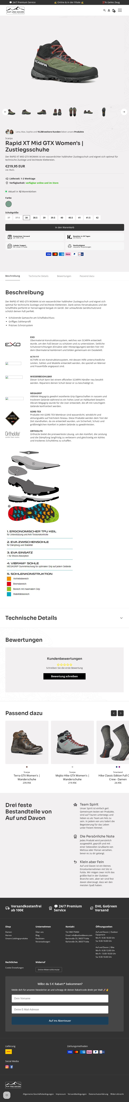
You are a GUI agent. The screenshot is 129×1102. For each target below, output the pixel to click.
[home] (54, 10)
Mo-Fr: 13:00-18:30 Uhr (106, 953)
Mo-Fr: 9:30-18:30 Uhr (105, 937)
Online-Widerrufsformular (49, 969)
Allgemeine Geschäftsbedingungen (38, 1094)
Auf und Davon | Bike (105, 947)
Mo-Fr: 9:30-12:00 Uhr (105, 950)
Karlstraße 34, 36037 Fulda (77, 941)
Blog (37, 935)
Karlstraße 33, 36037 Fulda (77, 938)
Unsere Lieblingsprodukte (16, 938)
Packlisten (40, 938)
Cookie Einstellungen (14, 967)
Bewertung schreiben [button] (64, 676)
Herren (8, 935)
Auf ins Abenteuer (60, 1020)
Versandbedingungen (77, 1094)
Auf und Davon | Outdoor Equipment (107, 933)
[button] (113, 10)
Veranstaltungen (43, 941)
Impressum (61, 1094)
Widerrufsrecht (117, 1094)
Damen (8, 932)
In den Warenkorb (64, 227)
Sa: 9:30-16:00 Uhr (104, 941)
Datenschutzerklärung (98, 1094)
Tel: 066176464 (72, 932)
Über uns (40, 932)
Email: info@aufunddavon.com (79, 935)
